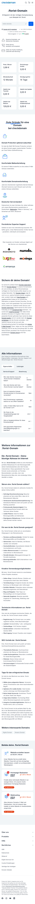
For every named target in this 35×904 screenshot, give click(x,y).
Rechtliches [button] (6, 845)
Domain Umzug (15, 332)
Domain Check (20, 293)
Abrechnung (23, 371)
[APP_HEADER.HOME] (8, 2)
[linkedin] (14, 898)
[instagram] (6, 898)
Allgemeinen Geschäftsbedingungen (15, 886)
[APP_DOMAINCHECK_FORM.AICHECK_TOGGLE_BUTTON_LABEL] (26, 24)
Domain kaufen (6, 318)
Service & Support (8, 371)
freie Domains (21, 297)
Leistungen (20, 366)
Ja (29, 421)
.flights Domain (7, 732)
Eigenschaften (7, 366)
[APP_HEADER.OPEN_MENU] (32, 2)
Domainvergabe (17, 310)
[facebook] (2, 898)
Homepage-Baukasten (19, 773)
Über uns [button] (5, 832)
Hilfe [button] (3, 841)
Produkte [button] (5, 837)
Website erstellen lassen (19, 752)
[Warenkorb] (29, 2)
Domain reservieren (25, 285)
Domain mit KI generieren (10, 29)
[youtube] (10, 898)
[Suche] (26, 2)
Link (28, 414)
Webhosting (13, 209)
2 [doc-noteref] (20, 798)
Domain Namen (11, 287)
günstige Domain (14, 312)
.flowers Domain (19, 732)
